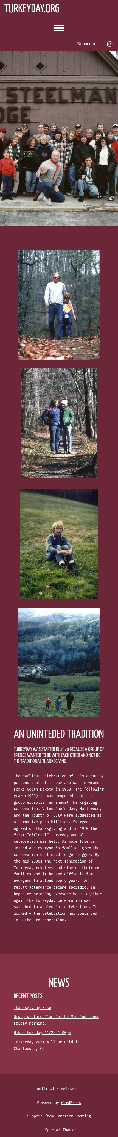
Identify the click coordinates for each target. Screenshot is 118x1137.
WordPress (71, 1102)
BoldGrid (69, 1089)
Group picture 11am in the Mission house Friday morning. (56, 1020)
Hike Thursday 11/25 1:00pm (42, 1032)
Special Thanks (60, 1130)
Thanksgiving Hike (32, 1007)
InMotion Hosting (73, 1116)
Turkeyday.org (32, 9)
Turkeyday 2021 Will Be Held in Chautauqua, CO (47, 1045)
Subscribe (86, 43)
